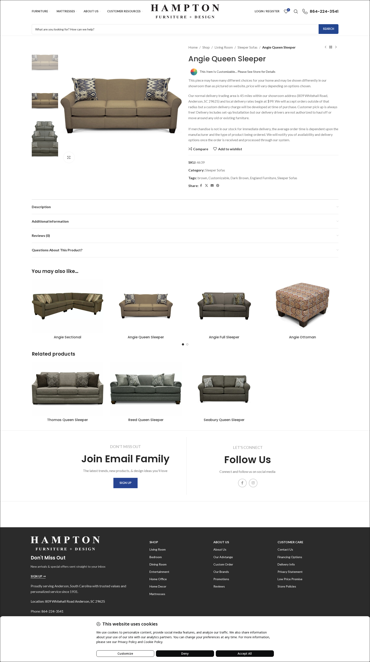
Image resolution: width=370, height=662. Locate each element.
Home (193, 47)
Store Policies (287, 586)
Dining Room (158, 564)
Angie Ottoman (302, 337)
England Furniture (263, 178)
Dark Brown (239, 178)
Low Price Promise (290, 579)
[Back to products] (330, 47)
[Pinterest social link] (218, 185)
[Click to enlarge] (69, 157)
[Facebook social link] (201, 185)
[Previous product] (325, 47)
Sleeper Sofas (247, 47)
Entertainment (159, 571)
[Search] (296, 11)
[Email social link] (212, 185)
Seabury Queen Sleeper (224, 419)
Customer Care (290, 542)
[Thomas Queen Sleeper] (68, 389)
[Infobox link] (320, 11)
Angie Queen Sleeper (146, 337)
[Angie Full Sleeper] (224, 306)
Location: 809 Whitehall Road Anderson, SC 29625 (68, 601)
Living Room (223, 47)
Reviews (219, 586)
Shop (206, 47)
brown (202, 178)
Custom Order (223, 564)
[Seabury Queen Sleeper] (224, 389)
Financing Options (290, 557)
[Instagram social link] (253, 483)
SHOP (153, 542)
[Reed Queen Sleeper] (146, 389)
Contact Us (285, 549)
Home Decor (157, 586)
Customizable (218, 178)
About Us (221, 542)
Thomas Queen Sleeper (67, 419)
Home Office (158, 579)
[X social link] (206, 185)
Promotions (221, 579)
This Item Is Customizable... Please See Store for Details (237, 71)
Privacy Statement (290, 571)
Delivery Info (286, 564)
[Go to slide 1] (183, 344)
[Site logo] (185, 11)
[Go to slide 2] (187, 344)
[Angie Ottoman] (302, 306)
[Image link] (65, 543)
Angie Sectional (67, 337)
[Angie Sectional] (68, 306)
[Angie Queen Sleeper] (146, 306)
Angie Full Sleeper (224, 337)
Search (328, 28)
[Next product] (335, 47)
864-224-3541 (52, 611)
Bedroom (155, 557)
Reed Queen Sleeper (146, 419)
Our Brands (221, 571)
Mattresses (157, 594)
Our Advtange (223, 557)
